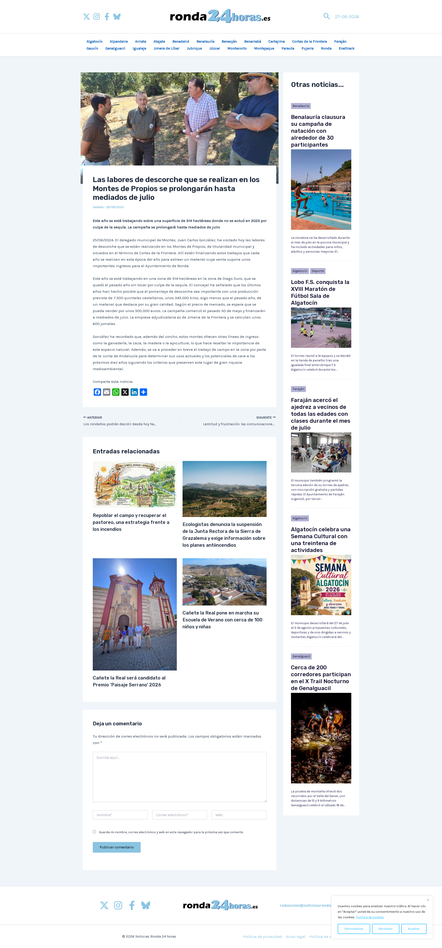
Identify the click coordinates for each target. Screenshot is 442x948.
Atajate (159, 41)
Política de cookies (370, 917)
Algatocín (94, 41)
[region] (382, 917)
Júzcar (214, 48)
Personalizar (353, 929)
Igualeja (139, 48)
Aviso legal (295, 936)
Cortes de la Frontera (309, 41)
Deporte (318, 271)
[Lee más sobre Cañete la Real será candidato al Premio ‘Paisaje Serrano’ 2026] (135, 613)
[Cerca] (428, 900)
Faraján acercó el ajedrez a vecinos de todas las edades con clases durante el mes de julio (320, 414)
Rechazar (385, 929)
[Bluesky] (117, 16)
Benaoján (229, 41)
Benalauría (205, 41)
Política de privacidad (262, 936)
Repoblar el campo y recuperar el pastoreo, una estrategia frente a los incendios (131, 522)
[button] (326, 17)
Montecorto (237, 48)
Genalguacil (115, 48)
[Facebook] (106, 16)
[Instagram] (96, 16)
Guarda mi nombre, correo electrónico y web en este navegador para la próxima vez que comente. (171, 832)
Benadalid (180, 41)
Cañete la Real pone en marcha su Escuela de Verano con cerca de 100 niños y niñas (222, 619)
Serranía (98, 207)
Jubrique (194, 48)
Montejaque (264, 48)
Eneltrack (347, 48)
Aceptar (414, 929)
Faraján (340, 41)
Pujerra (308, 48)
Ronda (326, 48)
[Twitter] (104, 905)
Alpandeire (119, 41)
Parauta (288, 48)
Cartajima (276, 41)
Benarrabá (252, 41)
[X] (86, 16)
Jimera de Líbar (166, 48)
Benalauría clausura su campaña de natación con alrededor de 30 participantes (318, 131)
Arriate (140, 41)
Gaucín (92, 48)
